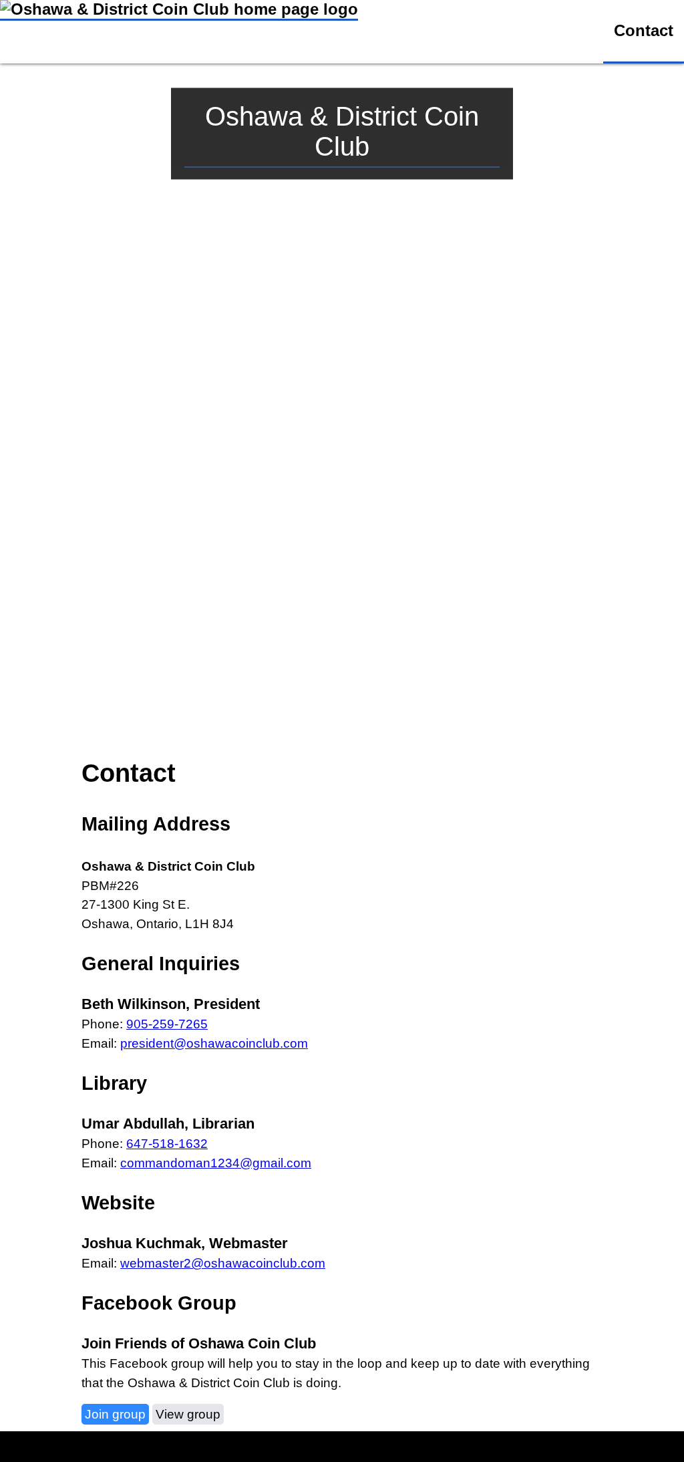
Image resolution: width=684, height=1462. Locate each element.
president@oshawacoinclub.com (214, 1043)
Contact (643, 30)
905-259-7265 (167, 1024)
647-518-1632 (167, 1144)
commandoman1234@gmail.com (215, 1163)
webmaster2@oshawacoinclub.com (222, 1263)
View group (188, 1414)
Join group (115, 1414)
